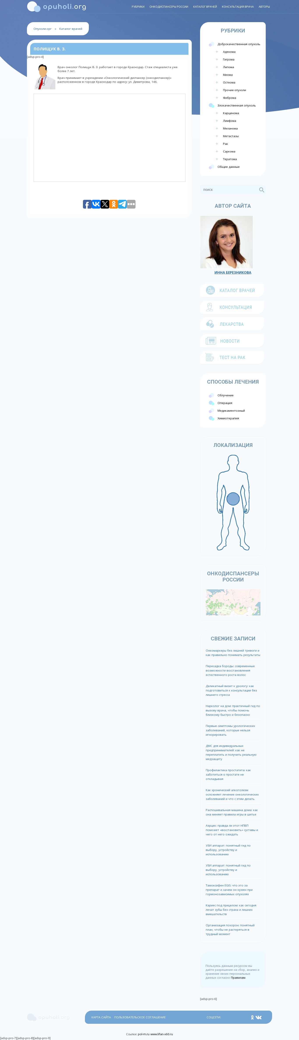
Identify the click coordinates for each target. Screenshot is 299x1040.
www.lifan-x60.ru (161, 1034)
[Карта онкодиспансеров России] (233, 602)
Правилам (238, 978)
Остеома (229, 82)
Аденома (229, 52)
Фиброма (229, 98)
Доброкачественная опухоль (239, 44)
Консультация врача (238, 7)
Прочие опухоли (234, 90)
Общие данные (229, 167)
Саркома (229, 151)
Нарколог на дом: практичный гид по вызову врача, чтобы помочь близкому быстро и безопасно (233, 710)
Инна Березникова (233, 272)
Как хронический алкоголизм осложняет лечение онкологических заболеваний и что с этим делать (232, 794)
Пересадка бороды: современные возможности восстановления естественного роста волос (230, 670)
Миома (228, 75)
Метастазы (231, 136)
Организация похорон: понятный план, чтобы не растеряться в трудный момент (230, 929)
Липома (228, 67)
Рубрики (138, 7)
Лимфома (229, 121)
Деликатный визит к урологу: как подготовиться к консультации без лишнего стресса (231, 690)
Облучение (226, 395)
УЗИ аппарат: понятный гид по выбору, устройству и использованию (228, 849)
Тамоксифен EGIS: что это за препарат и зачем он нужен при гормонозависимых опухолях (229, 889)
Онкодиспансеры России (169, 7)
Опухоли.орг (42, 29)
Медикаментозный (231, 411)
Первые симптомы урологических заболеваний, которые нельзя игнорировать (230, 730)
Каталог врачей (205, 7)
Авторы (264, 7)
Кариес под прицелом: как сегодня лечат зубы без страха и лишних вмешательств (231, 909)
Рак (225, 144)
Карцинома (231, 113)
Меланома (230, 128)
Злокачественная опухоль (237, 105)
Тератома (230, 159)
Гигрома (228, 59)
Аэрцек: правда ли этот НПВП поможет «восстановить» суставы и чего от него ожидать (232, 830)
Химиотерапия (228, 418)
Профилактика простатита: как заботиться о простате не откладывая (228, 774)
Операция (225, 403)
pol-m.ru (144, 1034)
